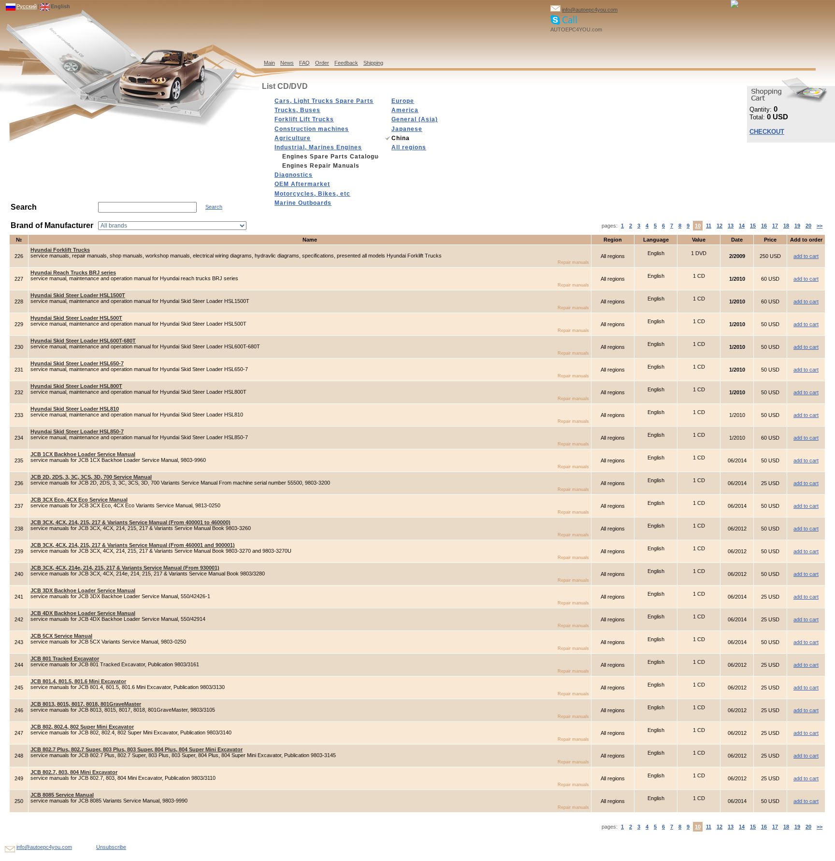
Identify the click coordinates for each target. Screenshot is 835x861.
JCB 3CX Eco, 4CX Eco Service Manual (79, 499)
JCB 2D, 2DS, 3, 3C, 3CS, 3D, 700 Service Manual (91, 477)
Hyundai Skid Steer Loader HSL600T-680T (83, 341)
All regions (408, 147)
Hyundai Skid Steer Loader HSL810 (74, 409)
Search (213, 207)
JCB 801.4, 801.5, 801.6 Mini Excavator (78, 681)
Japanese (406, 129)
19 (797, 226)
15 (753, 226)
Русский (26, 6)
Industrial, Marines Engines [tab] (318, 147)
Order (322, 63)
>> (819, 226)
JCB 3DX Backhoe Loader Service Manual (82, 590)
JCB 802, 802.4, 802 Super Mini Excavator (82, 727)
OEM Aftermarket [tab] (302, 184)
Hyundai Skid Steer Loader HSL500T (76, 318)
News (287, 63)
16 (764, 226)
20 (808, 226)
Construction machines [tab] (311, 129)
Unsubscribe (111, 847)
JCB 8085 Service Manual (62, 795)
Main (269, 63)
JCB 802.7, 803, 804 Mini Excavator (73, 772)
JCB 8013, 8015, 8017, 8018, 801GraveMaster (85, 704)
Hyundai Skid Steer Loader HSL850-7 (77, 431)
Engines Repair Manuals (321, 165)
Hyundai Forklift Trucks (60, 250)
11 (708, 226)
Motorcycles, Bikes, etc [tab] (312, 193)
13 (731, 226)
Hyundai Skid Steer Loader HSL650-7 (77, 363)
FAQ (304, 63)
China (400, 138)
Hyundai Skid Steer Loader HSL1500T (77, 295)
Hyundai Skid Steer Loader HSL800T (76, 386)
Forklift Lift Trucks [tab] (304, 119)
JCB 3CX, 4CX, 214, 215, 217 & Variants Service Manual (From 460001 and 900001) (132, 545)
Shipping (373, 63)
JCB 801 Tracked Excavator (64, 658)
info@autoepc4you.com (590, 10)
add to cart (806, 256)
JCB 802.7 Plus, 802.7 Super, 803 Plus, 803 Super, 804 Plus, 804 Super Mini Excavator (136, 749)
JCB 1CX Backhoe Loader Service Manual (82, 454)
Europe (402, 101)
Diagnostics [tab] (293, 175)
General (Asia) (414, 119)
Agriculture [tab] (292, 138)
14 (742, 226)
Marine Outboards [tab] (302, 203)
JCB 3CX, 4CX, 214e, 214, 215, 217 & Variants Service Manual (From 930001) (124, 568)
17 (775, 226)
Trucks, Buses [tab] (297, 110)
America (404, 110)
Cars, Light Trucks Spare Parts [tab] (324, 101)
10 (698, 226)
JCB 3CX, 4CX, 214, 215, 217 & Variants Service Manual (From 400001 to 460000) (130, 522)
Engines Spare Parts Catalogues (330, 156)
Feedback (346, 63)
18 (786, 226)
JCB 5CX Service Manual (61, 636)
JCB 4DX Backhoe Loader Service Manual (82, 613)
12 (719, 226)
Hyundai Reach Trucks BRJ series (73, 272)
